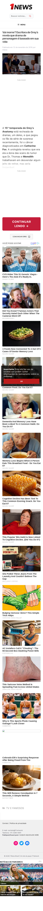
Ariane (4, 50)
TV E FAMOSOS (15, 808)
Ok (21, 381)
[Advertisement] (21, 102)
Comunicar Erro (20, 237)
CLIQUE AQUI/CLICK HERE (29, 835)
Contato (5, 823)
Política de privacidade (18, 823)
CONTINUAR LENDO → (21, 224)
